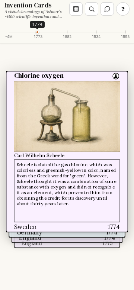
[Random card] (76, 9)
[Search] (91, 9)
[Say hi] (107, 9)
